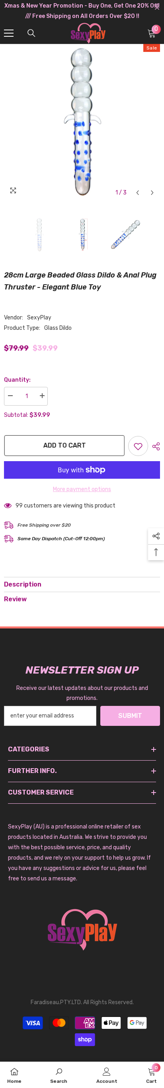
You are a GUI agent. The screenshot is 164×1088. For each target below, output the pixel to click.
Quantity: (17, 380)
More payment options (82, 489)
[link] (58, 1074)
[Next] (152, 193)
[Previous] (137, 193)
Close (157, 8)
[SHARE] (154, 446)
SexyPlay (39, 317)
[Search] (31, 33)
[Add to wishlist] (138, 446)
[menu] (9, 33)
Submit (130, 715)
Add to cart (65, 445)
